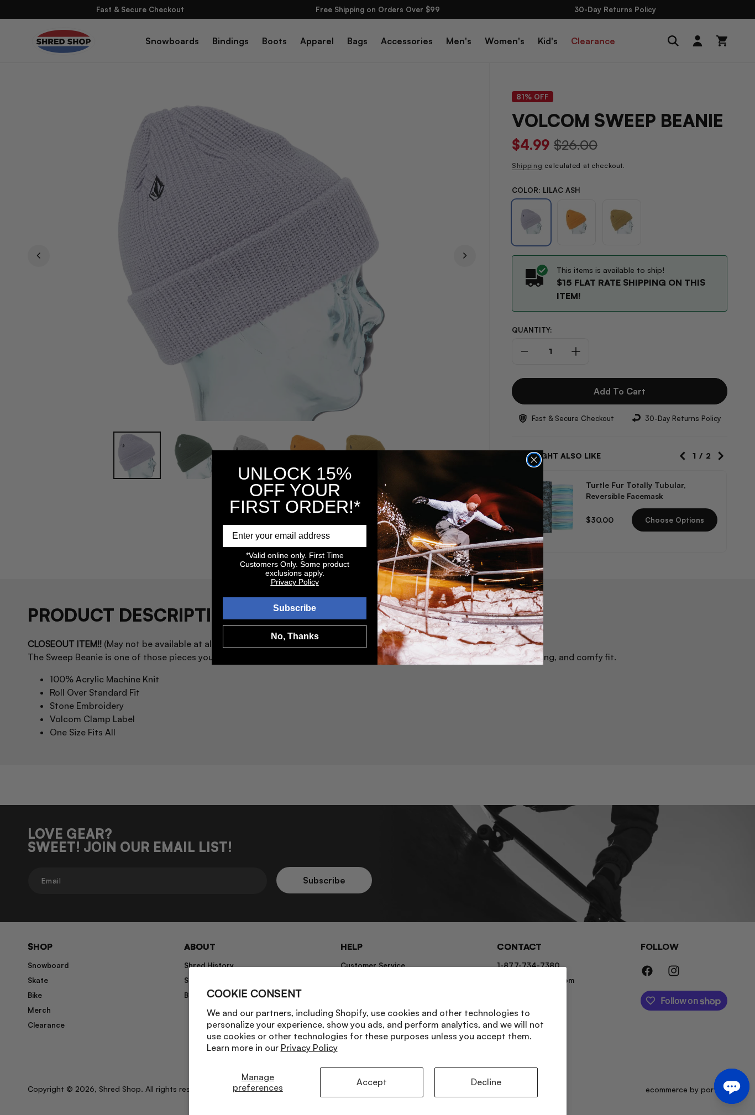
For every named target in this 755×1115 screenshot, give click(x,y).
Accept (371, 1081)
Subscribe (294, 608)
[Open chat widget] (731, 1086)
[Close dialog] (534, 459)
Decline (486, 1081)
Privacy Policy (309, 1047)
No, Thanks (295, 636)
